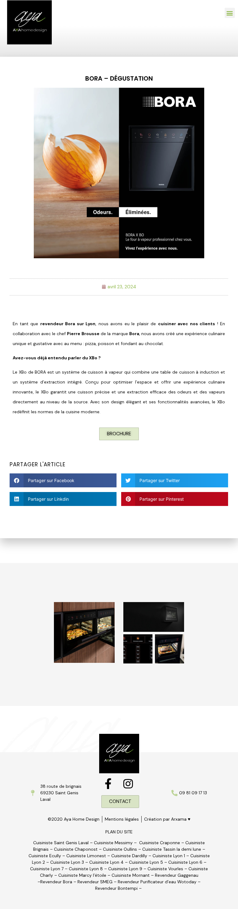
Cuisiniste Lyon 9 (125, 868)
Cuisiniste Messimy (113, 842)
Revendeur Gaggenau (176, 875)
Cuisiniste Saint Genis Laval (61, 842)
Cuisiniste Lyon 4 (106, 862)
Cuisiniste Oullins (120, 849)
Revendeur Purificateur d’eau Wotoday (157, 882)
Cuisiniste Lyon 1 (168, 855)
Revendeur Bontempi (116, 888)
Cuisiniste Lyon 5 (146, 862)
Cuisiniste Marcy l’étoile (82, 875)
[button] (230, 13)
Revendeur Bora (56, 882)
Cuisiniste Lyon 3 (67, 862)
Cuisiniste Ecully (45, 855)
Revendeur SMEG (94, 882)
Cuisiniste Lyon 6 (185, 862)
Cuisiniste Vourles (165, 868)
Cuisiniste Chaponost (76, 849)
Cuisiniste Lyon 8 (86, 868)
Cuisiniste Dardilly (129, 855)
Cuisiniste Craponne (159, 842)
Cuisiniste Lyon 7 (47, 868)
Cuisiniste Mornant (131, 875)
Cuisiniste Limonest (86, 855)
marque (125, 333)
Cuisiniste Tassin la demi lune (171, 849)
